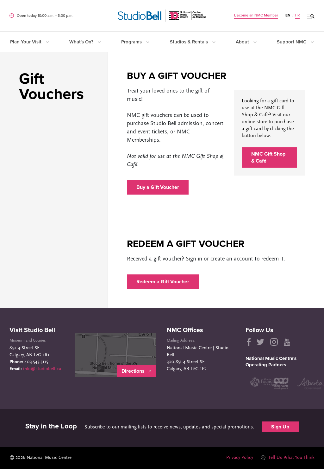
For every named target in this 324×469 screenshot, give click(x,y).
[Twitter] (260, 342)
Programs (132, 42)
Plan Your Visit (26, 42)
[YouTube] (287, 342)
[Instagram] (274, 342)
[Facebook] (248, 342)
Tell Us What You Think (291, 457)
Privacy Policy (239, 457)
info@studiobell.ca (42, 369)
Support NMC (292, 42)
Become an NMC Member (256, 15)
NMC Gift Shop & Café (268, 157)
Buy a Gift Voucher (157, 187)
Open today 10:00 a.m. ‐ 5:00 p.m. (45, 15)
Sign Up (280, 427)
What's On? (82, 42)
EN (287, 15)
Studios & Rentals (189, 42)
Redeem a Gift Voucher (162, 282)
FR (297, 15)
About (243, 42)
